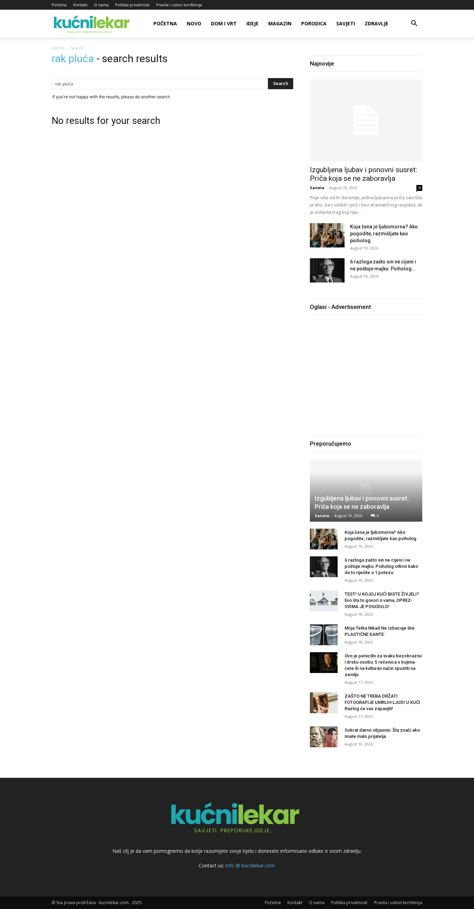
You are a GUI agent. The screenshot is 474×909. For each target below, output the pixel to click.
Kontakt (80, 4)
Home (58, 48)
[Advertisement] (368, 371)
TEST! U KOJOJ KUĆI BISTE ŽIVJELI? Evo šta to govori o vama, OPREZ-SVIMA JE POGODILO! (382, 600)
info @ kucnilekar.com (250, 865)
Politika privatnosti (132, 4)
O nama (101, 4)
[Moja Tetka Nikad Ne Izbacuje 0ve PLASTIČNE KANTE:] (324, 634)
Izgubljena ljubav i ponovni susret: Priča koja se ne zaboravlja (363, 174)
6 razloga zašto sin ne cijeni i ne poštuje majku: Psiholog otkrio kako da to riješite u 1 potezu (381, 566)
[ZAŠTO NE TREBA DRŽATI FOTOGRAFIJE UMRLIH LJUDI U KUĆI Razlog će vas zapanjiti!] (324, 702)
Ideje (252, 23)
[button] (414, 24)
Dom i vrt (224, 23)
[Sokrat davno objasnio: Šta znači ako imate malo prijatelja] (324, 736)
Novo (194, 23)
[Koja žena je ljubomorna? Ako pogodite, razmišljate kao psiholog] (327, 235)
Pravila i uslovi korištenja (179, 4)
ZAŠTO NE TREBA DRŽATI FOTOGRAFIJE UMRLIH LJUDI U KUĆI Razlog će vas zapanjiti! (382, 702)
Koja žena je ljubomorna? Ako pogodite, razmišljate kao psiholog (384, 233)
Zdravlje (376, 23)
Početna (59, 4)
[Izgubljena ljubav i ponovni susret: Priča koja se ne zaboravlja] (366, 120)
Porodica (314, 23)
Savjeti (345, 23)
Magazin (279, 23)
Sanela (317, 187)
